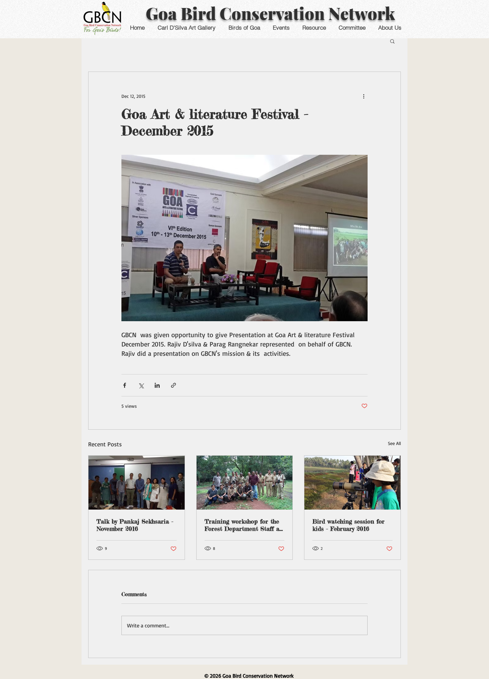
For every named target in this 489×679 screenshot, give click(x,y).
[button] (281, 27)
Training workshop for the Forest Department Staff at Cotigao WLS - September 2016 (243, 525)
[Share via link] (173, 385)
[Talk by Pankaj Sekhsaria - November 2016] (136, 483)
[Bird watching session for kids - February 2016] (352, 483)
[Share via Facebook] (124, 385)
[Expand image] (244, 238)
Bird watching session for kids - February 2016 (348, 525)
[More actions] (364, 96)
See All (394, 443)
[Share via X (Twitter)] (141, 385)
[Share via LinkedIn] (157, 385)
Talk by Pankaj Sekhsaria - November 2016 (134, 525)
